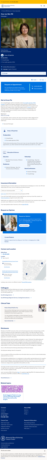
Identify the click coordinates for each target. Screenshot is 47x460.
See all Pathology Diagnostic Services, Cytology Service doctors (15, 297)
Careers (26, 412)
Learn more (3, 193)
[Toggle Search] (41, 6)
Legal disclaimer (4, 447)
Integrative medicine (5, 426)
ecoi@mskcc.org (25, 373)
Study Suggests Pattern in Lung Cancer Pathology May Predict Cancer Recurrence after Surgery (12, 397)
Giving (25, 413)
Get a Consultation (38, 88)
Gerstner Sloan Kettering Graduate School (33, 424)
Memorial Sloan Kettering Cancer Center (10, 261)
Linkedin (7, 416)
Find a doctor (4, 430)
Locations (3, 412)
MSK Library (27, 428)
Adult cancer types (5, 422)
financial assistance (5, 197)
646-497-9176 (25, 204)
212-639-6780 (27, 220)
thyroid (29, 107)
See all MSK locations (26, 282)
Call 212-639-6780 (38, 86)
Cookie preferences (5, 445)
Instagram (1, 416)
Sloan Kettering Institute (29, 422)
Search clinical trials (9, 320)
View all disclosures (5, 377)
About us (26, 410)
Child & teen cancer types (6, 424)
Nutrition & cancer (5, 428)
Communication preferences (7, 443)
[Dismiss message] (45, 2)
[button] (26, 274)
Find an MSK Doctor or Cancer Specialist (11, 11)
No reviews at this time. (6, 51)
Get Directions (7, 266)
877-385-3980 (15, 1)
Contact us (3, 410)
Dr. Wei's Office (9, 66)
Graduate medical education (30, 426)
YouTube (6, 416)
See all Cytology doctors (6, 295)
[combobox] (12, 190)
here (18, 372)
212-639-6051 (6, 254)
